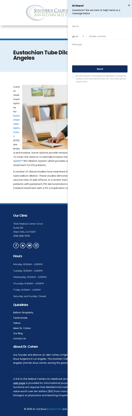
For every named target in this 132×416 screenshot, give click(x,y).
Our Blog (18, 333)
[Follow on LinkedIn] (22, 245)
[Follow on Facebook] (16, 245)
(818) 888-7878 (21, 235)
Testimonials (20, 317)
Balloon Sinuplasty (23, 312)
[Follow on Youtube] (29, 245)
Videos (17, 323)
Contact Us (19, 338)
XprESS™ (18, 161)
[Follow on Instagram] (36, 245)
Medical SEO (55, 409)
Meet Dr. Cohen (22, 328)
